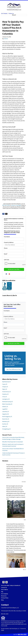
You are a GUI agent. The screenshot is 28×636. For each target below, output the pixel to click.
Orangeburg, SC (6, 429)
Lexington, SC (6, 399)
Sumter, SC (5, 424)
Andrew (6, 39)
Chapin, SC (5, 387)
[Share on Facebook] (3, 214)
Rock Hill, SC (5, 419)
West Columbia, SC (7, 404)
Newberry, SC (5, 421)
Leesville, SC (5, 411)
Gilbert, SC (5, 406)
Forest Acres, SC (6, 392)
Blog (2, 600)
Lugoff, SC (4, 409)
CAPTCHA (6, 260)
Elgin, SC (4, 389)
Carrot (2, 630)
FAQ (2, 591)
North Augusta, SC (7, 416)
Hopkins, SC (5, 394)
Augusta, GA (5, 414)
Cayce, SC (4, 384)
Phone (5, 248)
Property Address (8, 242)
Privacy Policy (4, 598)
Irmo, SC (4, 397)
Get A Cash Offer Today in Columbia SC (10, 585)
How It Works (4, 589)
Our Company (4, 13)
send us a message (16, 205)
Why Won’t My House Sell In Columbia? (12, 442)
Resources (4, 596)
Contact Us (11, 13)
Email (6, 254)
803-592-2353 (6, 205)
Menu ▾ (14, 15)
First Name (7, 237)
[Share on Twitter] (6, 214)
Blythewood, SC (6, 382)
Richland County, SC (7, 402)
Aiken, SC (4, 426)
